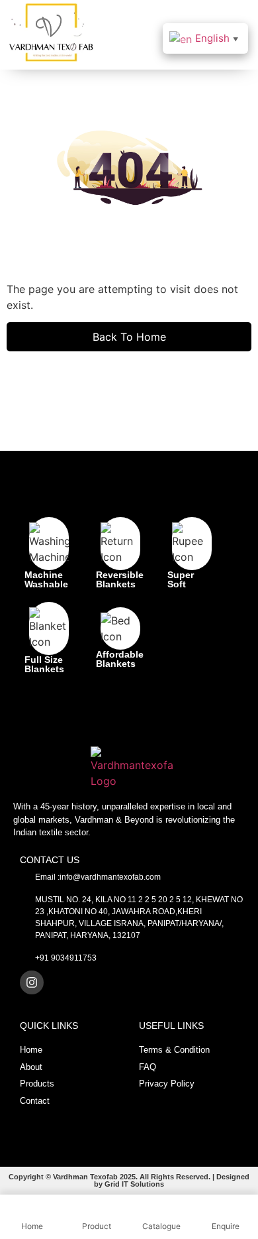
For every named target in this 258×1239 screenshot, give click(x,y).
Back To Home (129, 336)
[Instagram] (32, 982)
